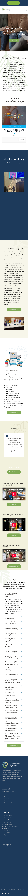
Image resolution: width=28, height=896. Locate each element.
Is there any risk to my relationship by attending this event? (12, 700)
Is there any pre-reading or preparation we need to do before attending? (12, 723)
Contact (6, 837)
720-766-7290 (10, 791)
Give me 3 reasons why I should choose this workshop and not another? (12, 681)
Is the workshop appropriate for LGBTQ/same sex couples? (12, 646)
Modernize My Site (21, 889)
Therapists (6, 828)
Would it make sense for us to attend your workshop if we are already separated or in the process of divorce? (13, 737)
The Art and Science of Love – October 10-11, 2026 (14, 131)
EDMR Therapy (8, 822)
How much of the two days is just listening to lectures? (11, 623)
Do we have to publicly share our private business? (11, 594)
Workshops (7, 830)
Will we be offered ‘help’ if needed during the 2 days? (11, 712)
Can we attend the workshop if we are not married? (11, 640)
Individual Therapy (9, 817)
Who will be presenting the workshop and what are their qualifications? (11, 663)
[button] (5, 321)
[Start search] (26, 10)
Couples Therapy (8, 815)
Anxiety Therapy (8, 820)
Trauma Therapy (8, 824)
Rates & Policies (8, 832)
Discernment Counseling (10, 826)
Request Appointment (13, 2)
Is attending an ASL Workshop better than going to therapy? (11, 694)
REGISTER (22, 139)
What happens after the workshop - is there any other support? (11, 687)
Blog (5, 835)
